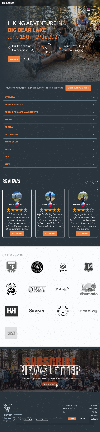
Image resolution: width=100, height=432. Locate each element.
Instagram (93, 408)
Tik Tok (95, 412)
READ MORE (17, 233)
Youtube (94, 415)
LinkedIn (94, 419)
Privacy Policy (69, 408)
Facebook (94, 405)
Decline (82, 419)
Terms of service (42, 420)
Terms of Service (70, 405)
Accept (72, 419)
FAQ (64, 412)
